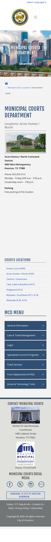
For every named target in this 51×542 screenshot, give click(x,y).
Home (10, 504)
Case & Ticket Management (21, 335)
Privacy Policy (22, 508)
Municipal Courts (14, 87)
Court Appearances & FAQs (21, 374)
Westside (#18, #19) (16, 300)
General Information (17, 325)
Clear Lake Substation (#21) (20, 284)
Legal (10, 345)
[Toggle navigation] (35, 17)
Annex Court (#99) (15, 268)
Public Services (14, 364)
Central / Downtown (16, 279)
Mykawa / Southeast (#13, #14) (22, 295)
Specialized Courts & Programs (23, 354)
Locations (26, 87)
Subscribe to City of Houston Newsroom (25, 495)
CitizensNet (37, 508)
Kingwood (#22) (14, 289)
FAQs (11, 508)
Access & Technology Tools (21, 384)
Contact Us (37, 504)
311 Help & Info (22, 504)
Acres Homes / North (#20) (20, 273)
